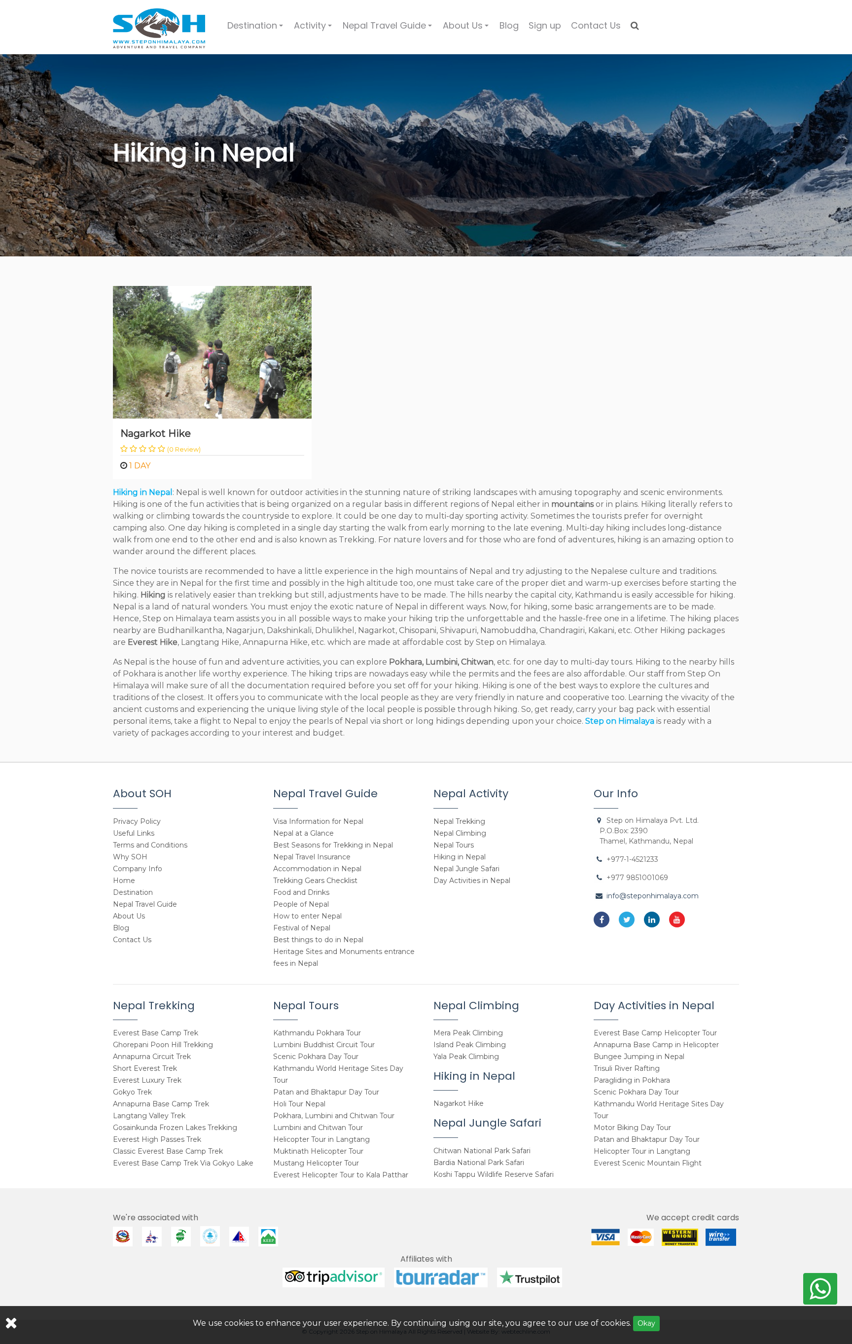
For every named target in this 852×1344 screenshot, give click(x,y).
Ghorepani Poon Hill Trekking (163, 1044)
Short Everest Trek (145, 1068)
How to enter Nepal (307, 916)
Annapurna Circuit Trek (152, 1056)
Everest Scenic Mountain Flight (648, 1163)
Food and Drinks (301, 892)
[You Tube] (677, 919)
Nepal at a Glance (303, 833)
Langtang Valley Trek (149, 1115)
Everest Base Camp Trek (155, 1032)
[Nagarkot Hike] (212, 351)
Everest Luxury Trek (147, 1080)
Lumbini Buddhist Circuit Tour (324, 1044)
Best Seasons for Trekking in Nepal (333, 845)
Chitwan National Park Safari (482, 1150)
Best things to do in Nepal (318, 939)
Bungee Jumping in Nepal (639, 1056)
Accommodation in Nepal (317, 868)
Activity (314, 29)
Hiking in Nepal (459, 856)
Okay (646, 1323)
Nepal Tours (453, 845)
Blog (509, 25)
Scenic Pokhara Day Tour (315, 1056)
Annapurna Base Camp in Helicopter (656, 1044)
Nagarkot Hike (155, 433)
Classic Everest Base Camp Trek (168, 1151)
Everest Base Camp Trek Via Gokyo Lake (183, 1163)
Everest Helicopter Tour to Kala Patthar (340, 1174)
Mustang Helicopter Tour (316, 1163)
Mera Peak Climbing (468, 1032)
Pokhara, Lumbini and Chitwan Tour (333, 1115)
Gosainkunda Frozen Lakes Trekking (175, 1127)
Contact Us (596, 25)
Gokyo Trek (132, 1092)
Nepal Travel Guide (389, 29)
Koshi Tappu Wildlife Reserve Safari (493, 1174)
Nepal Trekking (459, 821)
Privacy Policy (137, 821)
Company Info (137, 868)
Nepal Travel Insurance (312, 856)
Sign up (545, 25)
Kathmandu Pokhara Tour (317, 1032)
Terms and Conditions (150, 845)
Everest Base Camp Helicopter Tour (655, 1032)
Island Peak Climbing (469, 1044)
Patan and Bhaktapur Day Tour (326, 1092)
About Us (467, 29)
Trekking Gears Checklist (315, 880)
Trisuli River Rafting (627, 1068)
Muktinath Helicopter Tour (318, 1151)
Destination (256, 29)
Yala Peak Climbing (466, 1056)
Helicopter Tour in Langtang (321, 1139)
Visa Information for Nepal (318, 821)
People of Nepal (301, 904)
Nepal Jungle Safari (466, 868)
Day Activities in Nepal (471, 880)
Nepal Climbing (459, 833)
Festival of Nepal (301, 927)
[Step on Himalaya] (159, 25)
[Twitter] (627, 919)
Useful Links (133, 833)
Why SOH (130, 856)
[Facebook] (601, 919)
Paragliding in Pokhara (632, 1080)
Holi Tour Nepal (299, 1103)
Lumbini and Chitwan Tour (318, 1127)
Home (124, 880)
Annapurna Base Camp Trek (161, 1103)
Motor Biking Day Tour (632, 1127)
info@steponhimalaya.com (652, 895)
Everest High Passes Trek (157, 1139)
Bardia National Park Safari (478, 1162)
